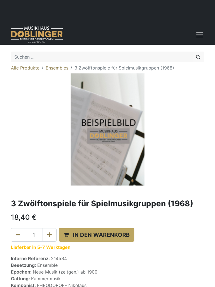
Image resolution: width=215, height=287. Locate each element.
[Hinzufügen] (50, 235)
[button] (96, 235)
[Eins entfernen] (18, 235)
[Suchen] (198, 57)
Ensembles (57, 68)
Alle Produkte (25, 68)
